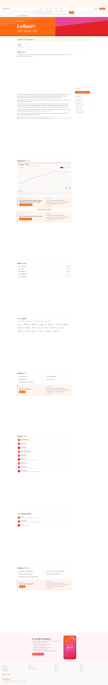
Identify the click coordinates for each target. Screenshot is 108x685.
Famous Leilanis (79, 108)
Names (41, 8)
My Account (56, 670)
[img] (44, 178)
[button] (82, 92)
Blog (81, 666)
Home (18, 15)
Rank (61, 167)
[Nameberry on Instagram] (9, 674)
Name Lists (31, 666)
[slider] (66, 188)
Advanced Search (32, 668)
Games (61, 8)
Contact (82, 670)
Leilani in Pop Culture (80, 110)
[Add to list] (34, 26)
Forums (56, 8)
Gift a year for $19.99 (38, 654)
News (51, 8)
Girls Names (5, 666)
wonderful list (47, 113)
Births (64, 167)
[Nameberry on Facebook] (5, 674)
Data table (21, 191)
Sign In (96, 8)
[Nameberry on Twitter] (3, 674)
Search (71, 12)
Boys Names (5, 668)
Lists (46, 8)
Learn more (49, 205)
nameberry (7, 679)
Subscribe (102, 8)
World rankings (78, 101)
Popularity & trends (79, 99)
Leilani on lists (78, 106)
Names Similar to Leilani (80, 105)
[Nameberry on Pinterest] (7, 674)
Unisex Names (5, 670)
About (81, 668)
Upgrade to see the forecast (25, 204)
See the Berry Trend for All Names (44, 209)
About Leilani (78, 103)
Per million (68, 167)
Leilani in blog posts (79, 112)
